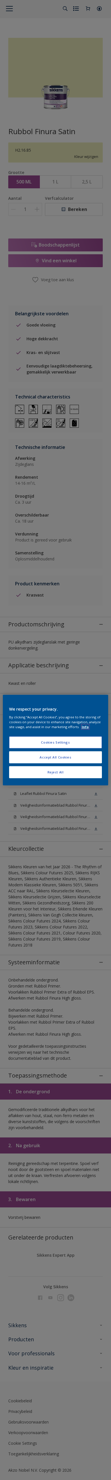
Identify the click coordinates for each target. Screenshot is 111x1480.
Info (85, 727)
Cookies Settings (55, 742)
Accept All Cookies (55, 757)
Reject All (56, 772)
